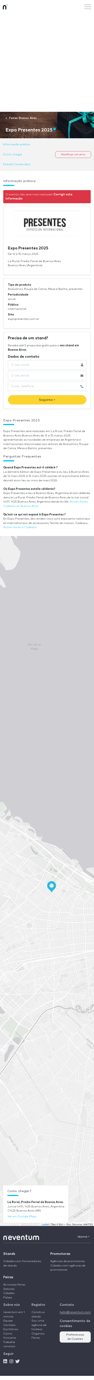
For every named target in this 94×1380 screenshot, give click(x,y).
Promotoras (60, 1254)
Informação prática (16, 144)
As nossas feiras (14, 1284)
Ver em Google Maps (22, 1216)
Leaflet (45, 1224)
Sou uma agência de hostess (39, 1325)
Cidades (8, 1293)
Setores (8, 1289)
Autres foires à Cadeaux (20, 527)
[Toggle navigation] (87, 6)
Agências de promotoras (67, 1261)
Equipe (8, 1320)
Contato (9, 1325)
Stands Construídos (16, 164)
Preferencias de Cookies (75, 1337)
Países (7, 1297)
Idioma (83, 1236)
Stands (9, 1254)
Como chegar (12, 154)
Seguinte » (47, 399)
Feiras (8, 1277)
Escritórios (10, 1329)
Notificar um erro (73, 154)
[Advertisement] (47, 63)
